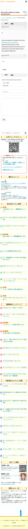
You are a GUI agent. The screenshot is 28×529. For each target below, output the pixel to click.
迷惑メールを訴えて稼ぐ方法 (11, 354)
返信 (2, 28)
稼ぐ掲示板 (6, 520)
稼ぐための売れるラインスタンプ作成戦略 (14, 367)
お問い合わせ (12, 520)
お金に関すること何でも (11, 17)
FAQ (17, 520)
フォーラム (3, 17)
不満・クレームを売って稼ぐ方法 (12, 272)
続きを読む (9, 469)
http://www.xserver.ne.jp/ (7, 484)
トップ (2, 520)
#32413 (25, 55)
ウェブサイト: (6, 91)
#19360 (25, 26)
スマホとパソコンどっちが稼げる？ (12, 167)
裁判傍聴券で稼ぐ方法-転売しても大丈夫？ (15, 348)
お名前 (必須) (5, 85)
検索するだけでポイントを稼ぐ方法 (13, 266)
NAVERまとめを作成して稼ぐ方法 (12, 425)
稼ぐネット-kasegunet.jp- (8, 1)
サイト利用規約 (22, 520)
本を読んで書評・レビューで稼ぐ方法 (13, 449)
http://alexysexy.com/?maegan (10, 42)
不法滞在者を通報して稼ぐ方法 (10, 195)
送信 (4, 119)
